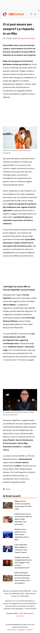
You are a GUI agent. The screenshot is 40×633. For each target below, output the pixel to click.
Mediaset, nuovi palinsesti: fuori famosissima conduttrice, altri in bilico (22, 534)
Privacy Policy (12, 630)
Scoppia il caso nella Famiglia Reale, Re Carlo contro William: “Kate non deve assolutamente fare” (23, 563)
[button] (31, 14)
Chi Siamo (29, 630)
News (8, 489)
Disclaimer (21, 630)
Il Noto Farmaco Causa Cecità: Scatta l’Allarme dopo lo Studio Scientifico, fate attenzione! (23, 519)
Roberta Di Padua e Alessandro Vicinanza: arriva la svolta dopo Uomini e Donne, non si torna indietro (22, 578)
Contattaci (20, 616)
